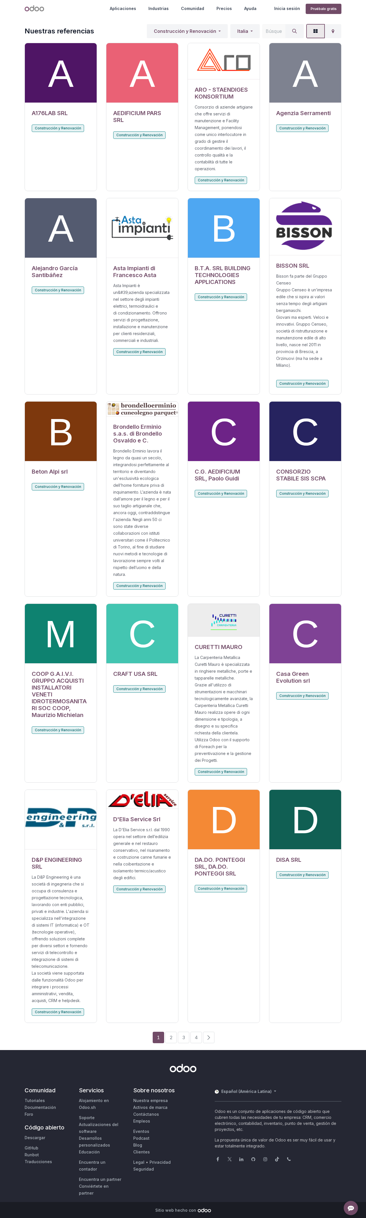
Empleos (141, 1121)
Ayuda (250, 8)
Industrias (158, 8)
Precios (224, 8)
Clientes (141, 1151)
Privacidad (160, 1162)
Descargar (35, 1137)
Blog (137, 1145)
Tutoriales (35, 1100)
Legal (138, 1162)
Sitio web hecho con (175, 1210)
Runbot (32, 1154)
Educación (89, 1151)
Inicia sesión (287, 8)
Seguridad (143, 1169)
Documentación (40, 1107)
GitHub (31, 1147)
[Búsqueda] (294, 31)
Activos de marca (150, 1107)
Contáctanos (146, 1114)
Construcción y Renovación (185, 31)
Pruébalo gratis (324, 9)
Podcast (141, 1138)
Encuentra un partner (100, 1179)
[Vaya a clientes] (61, 73)
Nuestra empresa (150, 1100)
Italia (242, 31)
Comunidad (192, 8)
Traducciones (38, 1161)
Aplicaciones (123, 8)
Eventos (141, 1131)
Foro (29, 1114)
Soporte (87, 1117)
